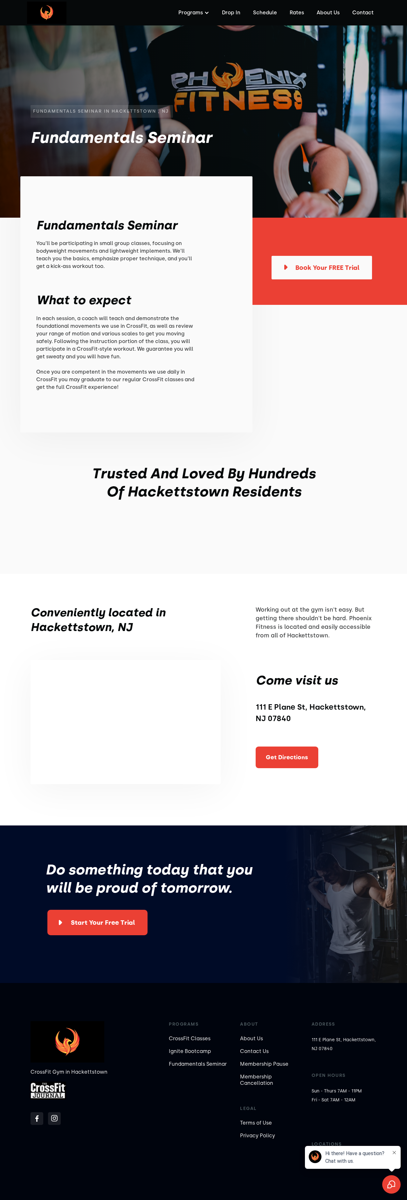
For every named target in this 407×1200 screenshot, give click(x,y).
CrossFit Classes (189, 1038)
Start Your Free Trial (103, 922)
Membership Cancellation (256, 1080)
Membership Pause (264, 1064)
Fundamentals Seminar (198, 1064)
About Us (328, 13)
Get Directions (287, 757)
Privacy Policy (257, 1136)
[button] (193, 12)
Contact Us (254, 1051)
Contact (363, 13)
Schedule (265, 13)
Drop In (231, 13)
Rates (297, 13)
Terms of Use (256, 1123)
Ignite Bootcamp (190, 1051)
